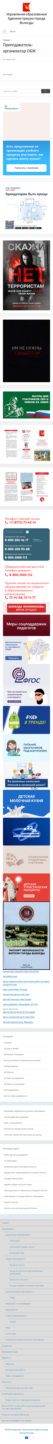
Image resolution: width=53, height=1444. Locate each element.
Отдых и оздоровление (15, 1316)
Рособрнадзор (10, 1161)
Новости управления (15, 1078)
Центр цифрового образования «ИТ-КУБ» (20, 1004)
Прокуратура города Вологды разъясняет (21, 971)
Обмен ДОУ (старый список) (22, 1247)
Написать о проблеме (26, 168)
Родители (6, 1382)
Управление (7, 1346)
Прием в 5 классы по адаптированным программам (26, 1272)
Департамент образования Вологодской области (25, 1172)
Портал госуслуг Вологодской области (20, 1208)
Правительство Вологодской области (20, 1167)
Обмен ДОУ (15, 1241)
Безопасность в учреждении (18, 1303)
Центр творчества (10, 1009)
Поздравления (12, 1090)
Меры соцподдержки (13, 1123)
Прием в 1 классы (17, 1265)
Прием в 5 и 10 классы (19, 1279)
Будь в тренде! (12, 1048)
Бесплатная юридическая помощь (18, 1129)
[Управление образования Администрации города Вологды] (26, 7)
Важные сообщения (15, 1054)
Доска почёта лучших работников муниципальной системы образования (23, 1407)
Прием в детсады (17, 1253)
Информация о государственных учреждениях (23, 1196)
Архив (8, 1042)
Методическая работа (15, 1370)
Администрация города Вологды (18, 1184)
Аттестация (11, 1334)
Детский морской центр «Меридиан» (18, 1022)
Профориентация (10, 1352)
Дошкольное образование (17, 1235)
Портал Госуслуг (11, 1202)
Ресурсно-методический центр (15, 1414)
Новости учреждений (15, 1084)
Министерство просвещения (16, 1155)
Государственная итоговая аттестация (27, 1285)
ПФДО (12, 1297)
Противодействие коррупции (16, 1117)
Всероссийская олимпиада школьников (23, 1060)
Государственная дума (13, 1178)
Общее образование (15, 1259)
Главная (6, 40)
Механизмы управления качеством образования (24, 1111)
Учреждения (7, 1229)
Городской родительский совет (16, 994)
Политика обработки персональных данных (23, 1135)
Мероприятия (12, 1066)
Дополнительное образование (19, 1292)
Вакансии (10, 1364)
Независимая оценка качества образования (25, 1340)
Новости (10, 1072)
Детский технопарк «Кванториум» (17, 999)
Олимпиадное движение (12, 1394)
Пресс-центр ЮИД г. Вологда (15, 989)
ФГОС (8, 1328)
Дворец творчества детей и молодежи (19, 1012)
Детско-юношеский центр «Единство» (19, 1017)
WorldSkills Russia (10, 976)
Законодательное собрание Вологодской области (25, 1190)
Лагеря (13, 1321)
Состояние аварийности (16, 1096)
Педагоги (5, 1358)
